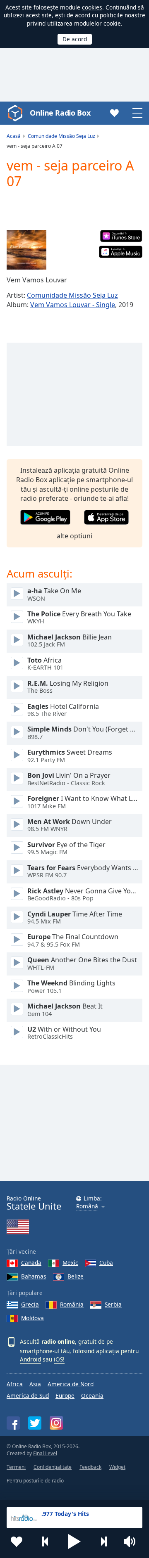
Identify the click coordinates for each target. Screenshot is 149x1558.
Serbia (113, 1304)
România (72, 1304)
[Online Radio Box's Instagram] (56, 1423)
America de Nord (71, 1384)
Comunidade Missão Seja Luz (72, 295)
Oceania (92, 1395)
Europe (64, 1395)
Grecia (30, 1304)
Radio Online (34, 1203)
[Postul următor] (103, 1541)
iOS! (59, 1359)
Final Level (45, 1453)
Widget (117, 1466)
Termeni (16, 1466)
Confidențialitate (53, 1466)
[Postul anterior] (45, 1541)
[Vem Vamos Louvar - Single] (26, 250)
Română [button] (87, 1206)
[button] (74, 1541)
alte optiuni (74, 535)
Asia (35, 1384)
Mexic (70, 1263)
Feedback (90, 1466)
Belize (75, 1276)
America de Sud (28, 1395)
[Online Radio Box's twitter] (34, 1423)
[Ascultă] (17, 593)
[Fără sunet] (132, 1541)
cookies (92, 7)
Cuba (106, 1263)
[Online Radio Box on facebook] (13, 1423)
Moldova (32, 1318)
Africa (15, 1384)
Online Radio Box (60, 113)
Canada (31, 1263)
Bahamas (33, 1276)
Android (30, 1359)
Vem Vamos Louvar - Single (72, 304)
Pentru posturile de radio (35, 1480)
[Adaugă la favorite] (16, 1541)
